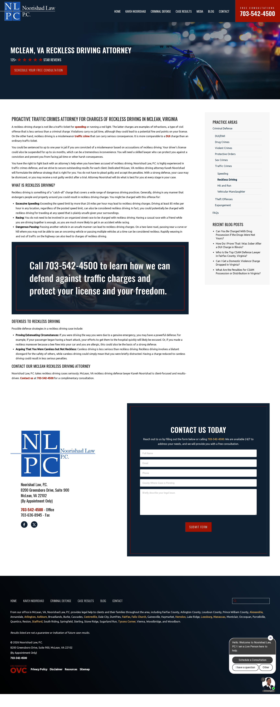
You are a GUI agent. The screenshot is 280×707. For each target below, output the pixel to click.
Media (200, 11)
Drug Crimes (222, 142)
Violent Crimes (223, 148)
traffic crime (82, 136)
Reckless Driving (227, 179)
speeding (80, 126)
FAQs (216, 212)
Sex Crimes (221, 160)
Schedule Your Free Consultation (38, 70)
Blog (211, 11)
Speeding (222, 173)
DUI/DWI (220, 136)
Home (117, 11)
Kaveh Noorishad (135, 11)
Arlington (30, 616)
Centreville (90, 616)
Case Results (184, 11)
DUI (168, 136)
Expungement (223, 205)
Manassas (219, 616)
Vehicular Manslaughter (231, 191)
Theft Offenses (224, 199)
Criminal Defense (161, 11)
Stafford (37, 621)
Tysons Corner (127, 621)
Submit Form (198, 527)
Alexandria (256, 612)
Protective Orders (225, 154)
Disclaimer (56, 669)
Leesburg (206, 616)
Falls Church (139, 616)
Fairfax (126, 616)
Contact (224, 11)
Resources (71, 669)
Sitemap (85, 669)
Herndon (180, 616)
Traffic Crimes (223, 166)
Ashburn (42, 616)
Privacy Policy (39, 669)
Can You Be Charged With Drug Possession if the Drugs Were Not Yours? (235, 235)
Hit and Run (224, 185)
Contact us (26, 378)
